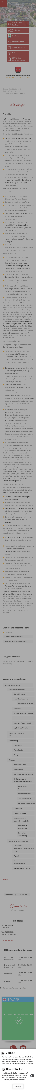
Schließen (18, 1086)
